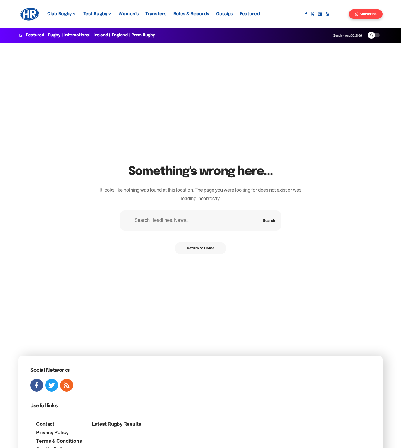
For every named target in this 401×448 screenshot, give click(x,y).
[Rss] (327, 14)
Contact (45, 424)
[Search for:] (193, 220)
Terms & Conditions (59, 441)
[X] (312, 14)
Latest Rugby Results (116, 424)
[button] (340, 14)
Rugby (54, 35)
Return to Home (200, 248)
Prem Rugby (143, 35)
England (120, 35)
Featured (35, 35)
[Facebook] (306, 14)
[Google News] (320, 14)
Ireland (101, 35)
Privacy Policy (52, 432)
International (77, 35)
